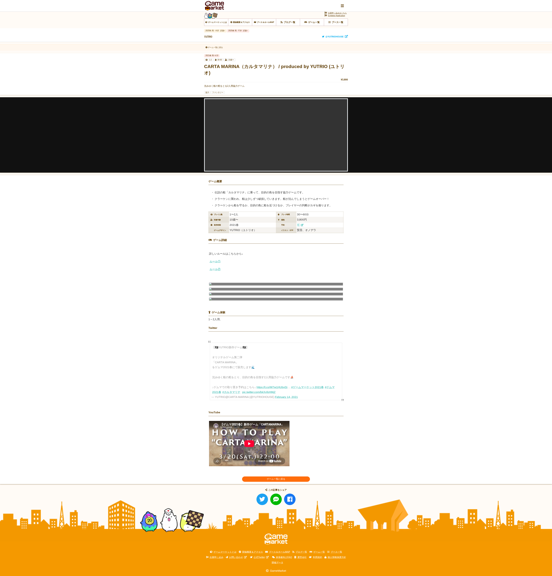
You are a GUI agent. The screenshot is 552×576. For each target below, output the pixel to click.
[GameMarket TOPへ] (276, 539)
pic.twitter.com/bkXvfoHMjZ (259, 392)
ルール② (215, 269)
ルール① (215, 261)
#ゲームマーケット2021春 (307, 387)
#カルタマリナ (231, 392)
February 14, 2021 (286, 396)
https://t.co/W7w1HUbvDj (272, 387)
